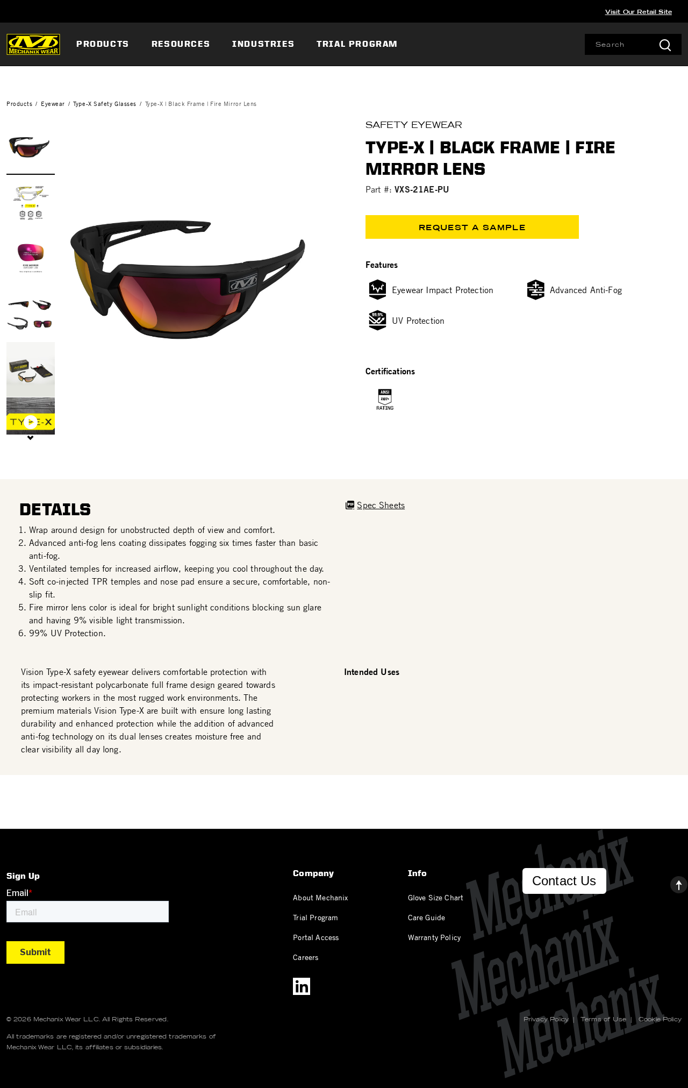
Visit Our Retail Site (638, 12)
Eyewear (53, 103)
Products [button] (103, 44)
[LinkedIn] (301, 986)
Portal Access (316, 937)
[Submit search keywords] (665, 44)
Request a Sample (472, 227)
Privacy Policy (546, 1019)
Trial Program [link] (357, 44)
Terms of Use (603, 1019)
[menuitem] (104, 44)
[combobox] (633, 44)
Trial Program (315, 917)
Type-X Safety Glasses (105, 103)
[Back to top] (670, 882)
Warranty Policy (434, 937)
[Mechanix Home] (33, 44)
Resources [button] (181, 44)
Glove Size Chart (436, 897)
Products (19, 103)
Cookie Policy (660, 1019)
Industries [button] (263, 44)
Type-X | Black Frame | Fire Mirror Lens (201, 103)
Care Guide (427, 917)
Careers (305, 957)
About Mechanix (320, 897)
